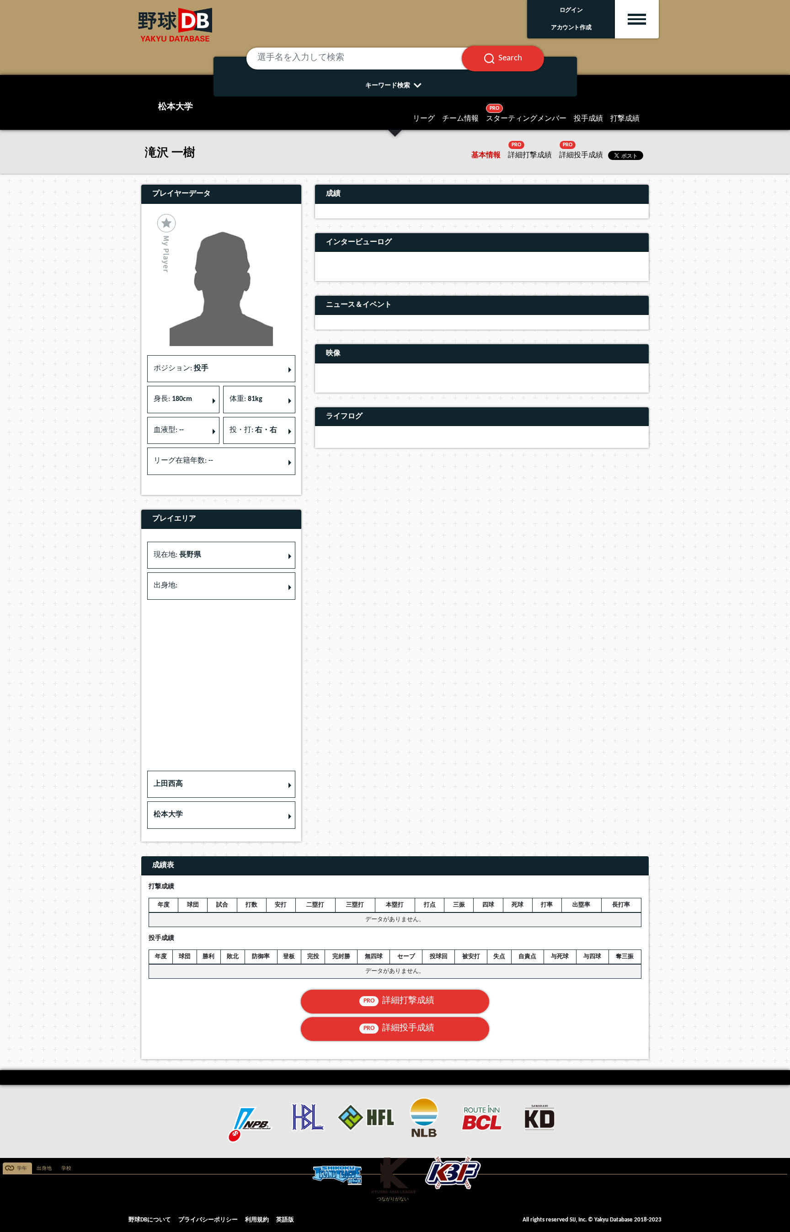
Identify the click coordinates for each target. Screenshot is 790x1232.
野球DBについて (149, 1220)
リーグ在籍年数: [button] (183, 460)
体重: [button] (246, 399)
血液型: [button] (169, 430)
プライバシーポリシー (208, 1220)
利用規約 (257, 1220)
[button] (221, 784)
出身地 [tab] (44, 1168)
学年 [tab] (22, 1168)
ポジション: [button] (181, 368)
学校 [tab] (66, 1168)
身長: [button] (173, 399)
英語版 (285, 1220)
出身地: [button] (165, 585)
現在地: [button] (177, 555)
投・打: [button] (253, 430)
